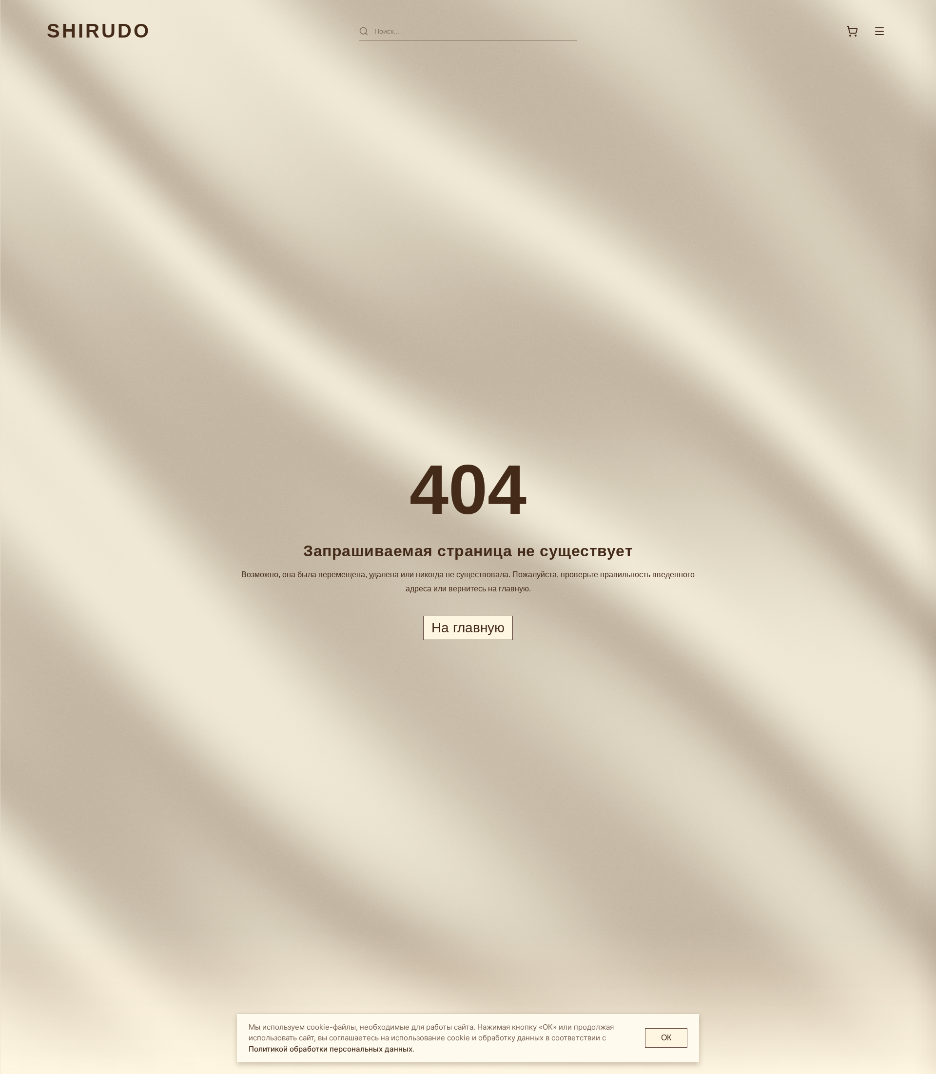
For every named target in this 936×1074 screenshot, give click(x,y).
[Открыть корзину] (852, 31)
